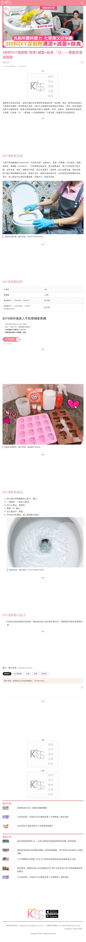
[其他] (81, 63)
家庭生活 (6, 62)
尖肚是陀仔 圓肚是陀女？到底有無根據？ (35, 826)
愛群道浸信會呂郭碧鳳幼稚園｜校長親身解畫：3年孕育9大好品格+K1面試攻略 (50, 851)
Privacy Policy (77, 929)
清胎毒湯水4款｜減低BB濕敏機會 (32, 808)
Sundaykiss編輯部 (9, 66)
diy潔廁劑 (18, 674)
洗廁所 (44, 674)
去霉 (28, 674)
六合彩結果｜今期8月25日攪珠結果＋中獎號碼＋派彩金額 (42, 817)
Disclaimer (68, 929)
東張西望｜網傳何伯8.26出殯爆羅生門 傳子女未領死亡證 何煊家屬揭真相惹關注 (49, 869)
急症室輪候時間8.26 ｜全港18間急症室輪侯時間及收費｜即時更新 (46, 841)
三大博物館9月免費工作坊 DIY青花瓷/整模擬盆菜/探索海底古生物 (46, 859)
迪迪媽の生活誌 (25, 668)
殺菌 (35, 674)
